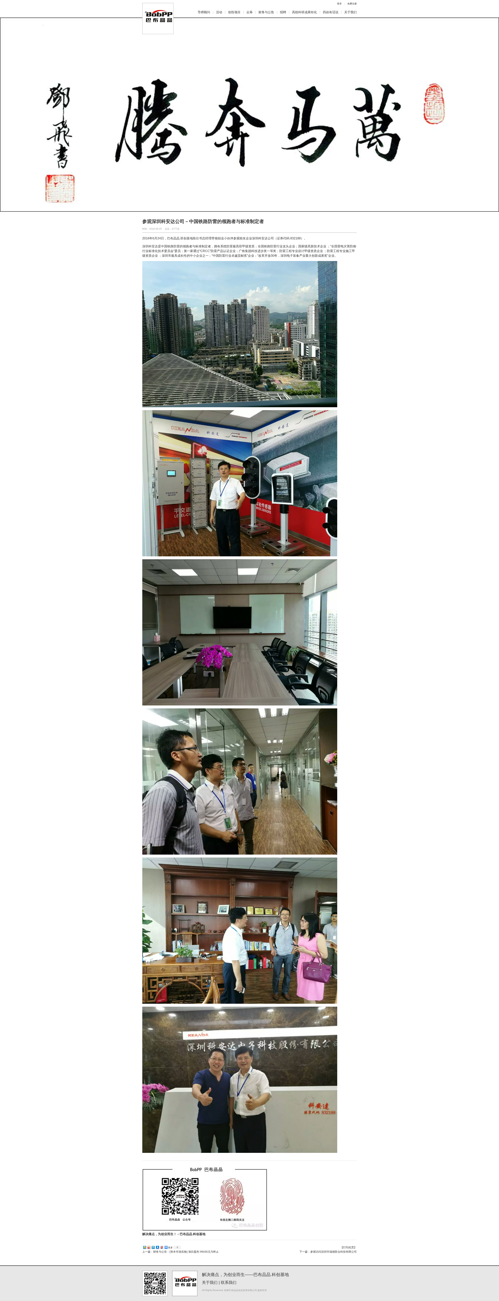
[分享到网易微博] (161, 1247)
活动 (219, 12)
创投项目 (234, 12)
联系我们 (228, 1282)
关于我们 (350, 12)
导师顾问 (204, 12)
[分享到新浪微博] (149, 1247)
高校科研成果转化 (304, 12)
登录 (339, 3)
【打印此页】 (348, 1247)
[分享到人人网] (157, 1247)
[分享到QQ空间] (144, 1247)
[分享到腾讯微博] (153, 1247)
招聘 (283, 12)
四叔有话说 (330, 12)
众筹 (249, 12)
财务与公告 (266, 12)
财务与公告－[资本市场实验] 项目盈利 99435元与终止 (186, 1251)
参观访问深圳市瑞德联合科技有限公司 (333, 1251)
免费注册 (352, 3)
